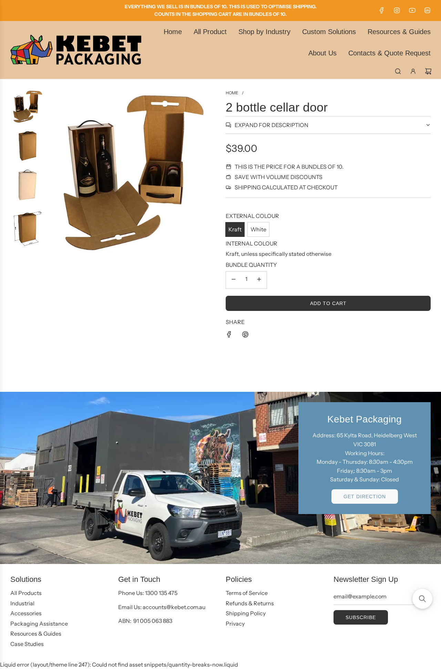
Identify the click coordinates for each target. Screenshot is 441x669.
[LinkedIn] (427, 10)
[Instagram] (396, 10)
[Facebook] (381, 10)
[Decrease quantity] (233, 280)
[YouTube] (412, 10)
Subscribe (348, 615)
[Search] (398, 71)
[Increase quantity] (259, 280)
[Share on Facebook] (229, 336)
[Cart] (428, 71)
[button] (422, 599)
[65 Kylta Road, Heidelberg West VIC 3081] (220, 478)
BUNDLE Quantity (251, 264)
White (258, 229)
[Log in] (413, 71)
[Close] (421, 461)
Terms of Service (342, 643)
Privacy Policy (394, 636)
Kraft (235, 229)
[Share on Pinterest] (245, 336)
